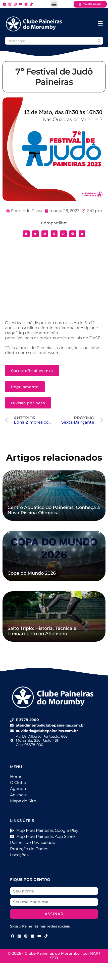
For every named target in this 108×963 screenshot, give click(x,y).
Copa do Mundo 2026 (32, 573)
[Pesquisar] (99, 41)
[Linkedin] (19, 936)
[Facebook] (12, 936)
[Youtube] (39, 936)
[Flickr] (32, 936)
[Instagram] (25, 936)
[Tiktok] (45, 936)
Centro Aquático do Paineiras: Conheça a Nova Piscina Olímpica (54, 510)
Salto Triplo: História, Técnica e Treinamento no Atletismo (42, 631)
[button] (54, 4)
